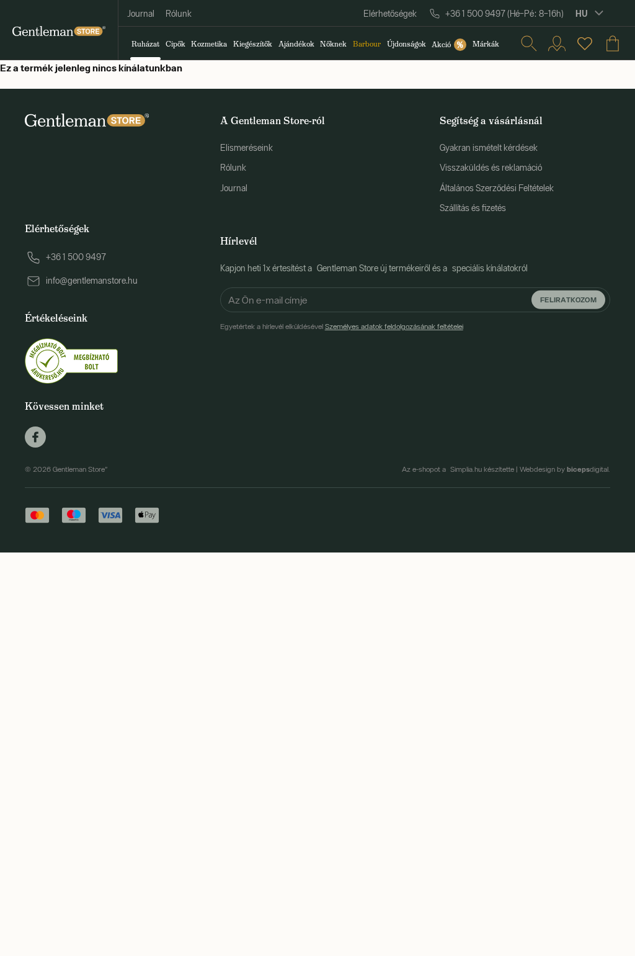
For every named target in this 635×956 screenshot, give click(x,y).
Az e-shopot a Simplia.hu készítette (458, 469)
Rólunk (179, 14)
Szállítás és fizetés (473, 208)
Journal (140, 14)
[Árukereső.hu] (71, 360)
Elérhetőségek (390, 14)
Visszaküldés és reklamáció (491, 168)
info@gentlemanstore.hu (92, 281)
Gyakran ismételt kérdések (489, 148)
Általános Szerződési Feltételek (497, 188)
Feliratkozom (568, 299)
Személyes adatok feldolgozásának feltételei (394, 326)
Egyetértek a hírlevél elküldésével (341, 326)
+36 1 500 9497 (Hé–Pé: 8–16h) (504, 14)
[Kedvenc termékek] (585, 43)
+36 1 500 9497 (76, 257)
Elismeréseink (246, 148)
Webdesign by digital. (565, 469)
